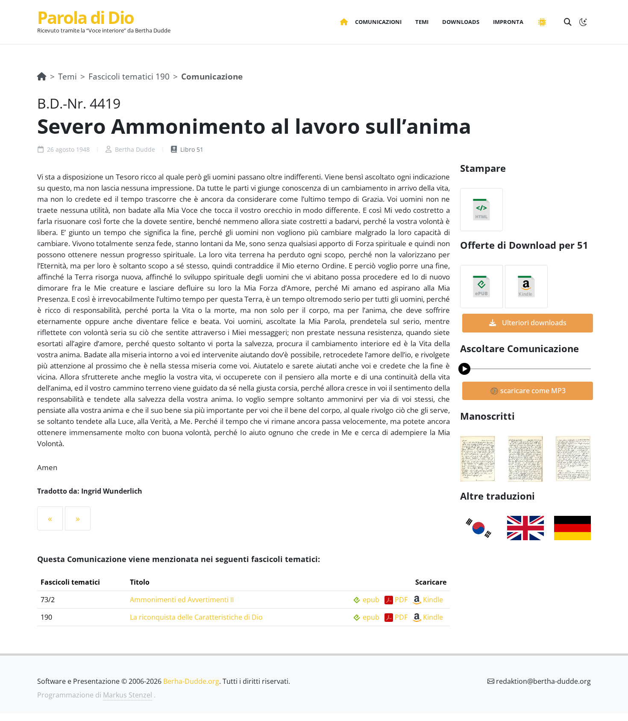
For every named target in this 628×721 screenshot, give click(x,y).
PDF (401, 599)
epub (371, 599)
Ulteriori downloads (533, 322)
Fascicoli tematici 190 (129, 76)
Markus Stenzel (127, 695)
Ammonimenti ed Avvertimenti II (182, 599)
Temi (67, 76)
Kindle (433, 599)
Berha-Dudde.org (191, 681)
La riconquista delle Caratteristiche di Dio (196, 617)
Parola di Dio (85, 17)
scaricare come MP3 (532, 390)
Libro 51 (191, 149)
